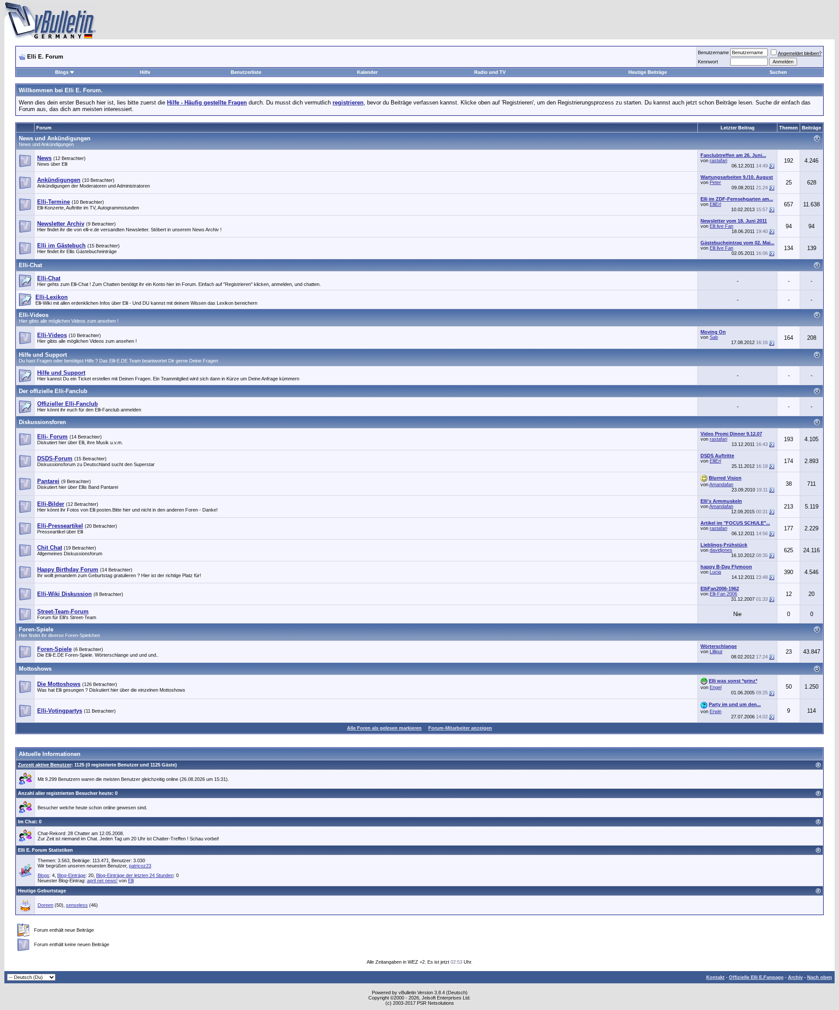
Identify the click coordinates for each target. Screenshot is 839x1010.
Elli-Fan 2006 (723, 593)
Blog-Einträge (71, 875)
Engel (715, 687)
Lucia (715, 572)
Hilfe (145, 72)
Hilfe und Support (43, 355)
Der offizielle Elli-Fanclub (53, 391)
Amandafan (721, 484)
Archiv (795, 977)
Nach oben (819, 977)
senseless (77, 905)
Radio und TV (490, 72)
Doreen (45, 905)
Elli (131, 880)
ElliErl (715, 204)
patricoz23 (140, 865)
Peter (715, 182)
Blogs (62, 72)
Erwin (715, 711)
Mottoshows (35, 668)
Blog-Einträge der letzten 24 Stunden (134, 875)
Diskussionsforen (42, 422)
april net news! (102, 880)
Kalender (367, 72)
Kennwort (708, 61)
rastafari (718, 160)
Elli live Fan (721, 226)
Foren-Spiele (36, 629)
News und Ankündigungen (54, 138)
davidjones (721, 550)
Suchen (778, 72)
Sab (714, 337)
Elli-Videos (34, 315)
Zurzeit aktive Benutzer (44, 764)
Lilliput (716, 651)
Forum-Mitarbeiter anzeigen (460, 728)
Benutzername (713, 52)
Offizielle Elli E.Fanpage (756, 977)
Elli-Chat (30, 265)
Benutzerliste (246, 72)
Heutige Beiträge (647, 72)
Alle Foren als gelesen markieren (384, 728)
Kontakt (715, 977)
